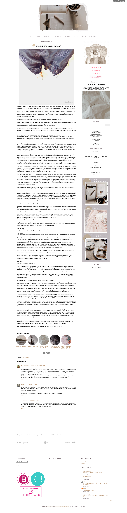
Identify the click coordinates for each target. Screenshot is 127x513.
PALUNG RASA (96, 142)
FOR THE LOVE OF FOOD (96, 135)
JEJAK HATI (96, 140)
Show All (109, 500)
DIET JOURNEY (96, 144)
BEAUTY (84, 36)
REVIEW (96, 138)
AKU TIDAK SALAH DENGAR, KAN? (95, 154)
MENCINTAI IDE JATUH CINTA (44, 346)
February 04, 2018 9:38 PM (32, 401)
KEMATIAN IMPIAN (21, 346)
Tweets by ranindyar (96, 267)
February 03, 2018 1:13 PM (37, 365)
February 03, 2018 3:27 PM (30, 385)
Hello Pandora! (87, 476)
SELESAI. (96, 160)
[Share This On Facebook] (44, 354)
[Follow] (115, 2)
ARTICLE (96, 143)
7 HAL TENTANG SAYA (96, 167)
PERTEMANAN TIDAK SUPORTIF (55, 346)
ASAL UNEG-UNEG (96, 132)
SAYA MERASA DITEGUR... (96, 170)
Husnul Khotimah (86, 462)
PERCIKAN (96, 136)
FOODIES (75, 36)
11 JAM (95, 165)
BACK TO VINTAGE (96, 172)
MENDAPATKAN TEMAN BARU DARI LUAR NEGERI (95, 478)
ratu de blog (86, 494)
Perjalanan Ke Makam (88, 490)
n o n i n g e (86, 488)
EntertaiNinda (87, 471)
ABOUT (39, 36)
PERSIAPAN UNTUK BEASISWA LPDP (92, 472)
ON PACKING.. (96, 151)
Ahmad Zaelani (25, 365)
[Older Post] (70, 444)
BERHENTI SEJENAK (96, 134)
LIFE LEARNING (96, 131)
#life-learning (25, 357)
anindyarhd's (86, 482)
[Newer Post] (22, 444)
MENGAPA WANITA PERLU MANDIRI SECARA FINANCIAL (66, 347)
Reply (22, 379)
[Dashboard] (121, 2)
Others (83, 463)
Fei (22, 385)
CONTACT (46, 36)
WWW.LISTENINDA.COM (62, 506)
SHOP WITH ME (57, 36)
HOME (31, 36)
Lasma (23, 401)
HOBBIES (67, 36)
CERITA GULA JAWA (33, 346)
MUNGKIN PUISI (96, 139)
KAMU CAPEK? (95, 175)
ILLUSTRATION (93, 36)
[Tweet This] (46, 354)
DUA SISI (96, 162)
